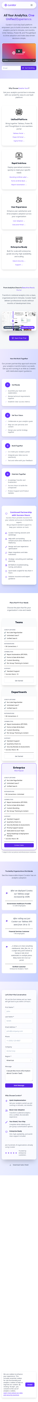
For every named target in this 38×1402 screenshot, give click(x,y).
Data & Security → (19, 261)
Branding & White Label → (19, 177)
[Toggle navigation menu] (31, 5)
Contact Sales (19, 845)
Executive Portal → (19, 225)
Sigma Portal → (19, 141)
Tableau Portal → (19, 133)
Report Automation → (19, 185)
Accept (29, 1385)
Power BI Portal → (19, 137)
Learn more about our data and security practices (13, 1394)
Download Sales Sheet (20, 1165)
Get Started (19, 681)
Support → (19, 265)
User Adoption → (19, 221)
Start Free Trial (20, 338)
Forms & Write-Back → (19, 181)
